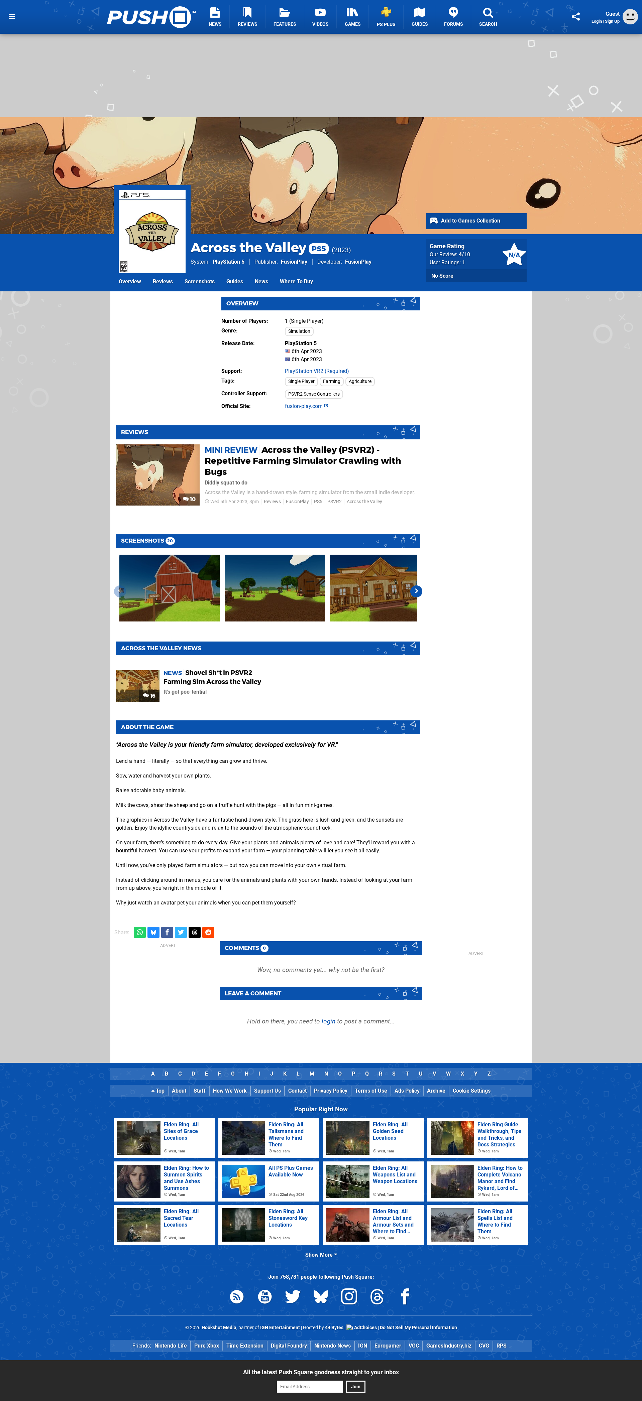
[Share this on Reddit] (208, 932)
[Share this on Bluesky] (153, 932)
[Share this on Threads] (195, 932)
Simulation (299, 331)
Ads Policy (407, 1091)
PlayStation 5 (228, 262)
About (179, 1091)
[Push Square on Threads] (377, 1297)
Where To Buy (296, 281)
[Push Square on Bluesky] (321, 1297)
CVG (484, 1346)
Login (597, 21)
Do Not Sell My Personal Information (418, 1327)
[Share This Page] (575, 16)
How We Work (230, 1091)
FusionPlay (294, 262)
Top (159, 1091)
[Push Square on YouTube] (264, 1297)
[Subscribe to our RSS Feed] (236, 1297)
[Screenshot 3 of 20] (380, 588)
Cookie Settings (472, 1091)
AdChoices (365, 1327)
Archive (436, 1091)
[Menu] (11, 16)
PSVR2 (334, 502)
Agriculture (360, 381)
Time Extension (244, 1346)
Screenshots (200, 281)
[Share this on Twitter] (181, 932)
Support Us (267, 1091)
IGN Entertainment (280, 1327)
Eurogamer (387, 1346)
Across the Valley (258, 247)
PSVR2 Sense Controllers (314, 394)
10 (192, 499)
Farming (331, 381)
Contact (297, 1091)
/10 (464, 254)
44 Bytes (334, 1327)
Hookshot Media (219, 1327)
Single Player (301, 381)
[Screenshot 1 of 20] (169, 588)
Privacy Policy (330, 1091)
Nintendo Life (170, 1346)
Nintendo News (332, 1346)
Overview (130, 281)
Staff (200, 1091)
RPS (502, 1346)
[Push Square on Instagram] (349, 1297)
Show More (319, 1255)
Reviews (163, 281)
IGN (362, 1346)
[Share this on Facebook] (167, 932)
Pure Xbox (206, 1346)
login (328, 1021)
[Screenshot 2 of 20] (275, 588)
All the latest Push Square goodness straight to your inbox (321, 1372)
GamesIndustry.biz (448, 1346)
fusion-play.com (304, 406)
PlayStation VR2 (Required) (317, 371)
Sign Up (612, 21)
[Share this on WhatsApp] (140, 932)
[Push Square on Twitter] (293, 1297)
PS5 (318, 502)
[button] (416, 591)
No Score (442, 276)
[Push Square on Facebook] (405, 1297)
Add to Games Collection (470, 221)
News (261, 281)
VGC (414, 1346)
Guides (234, 281)
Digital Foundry (289, 1346)
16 (152, 696)
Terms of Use (371, 1091)
